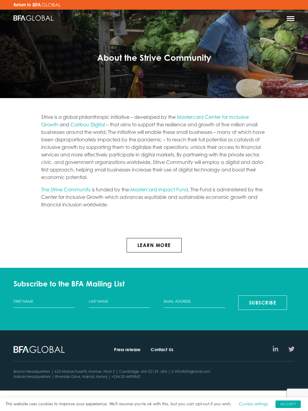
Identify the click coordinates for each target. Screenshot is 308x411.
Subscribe (262, 303)
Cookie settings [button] (253, 403)
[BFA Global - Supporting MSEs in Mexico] (34, 18)
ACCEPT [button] (288, 404)
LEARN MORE (154, 245)
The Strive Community (66, 190)
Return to (23, 4)
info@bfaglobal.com (192, 371)
